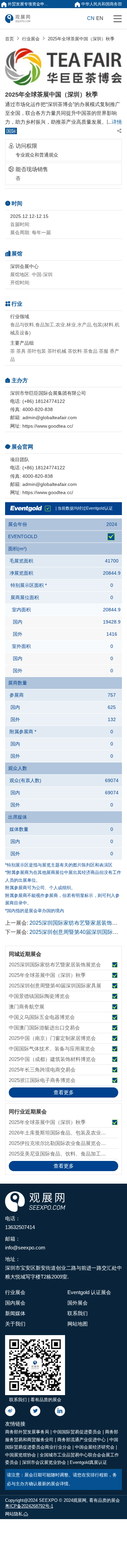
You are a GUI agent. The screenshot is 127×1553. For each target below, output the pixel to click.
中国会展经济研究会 (95, 1447)
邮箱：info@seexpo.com (25, 1243)
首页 (9, 38)
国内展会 (15, 1303)
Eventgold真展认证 (88, 1462)
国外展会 (77, 1303)
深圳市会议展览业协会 (44, 1462)
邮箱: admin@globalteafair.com (43, 417)
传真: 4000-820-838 (31, 409)
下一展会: (63, 932)
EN (99, 18)
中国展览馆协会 (21, 1454)
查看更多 (64, 1092)
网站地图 (77, 1324)
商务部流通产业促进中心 (82, 1439)
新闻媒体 (15, 1313)
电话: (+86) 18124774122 (37, 401)
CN (90, 18)
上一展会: (63, 923)
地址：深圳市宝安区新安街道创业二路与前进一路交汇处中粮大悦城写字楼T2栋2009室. (63, 1268)
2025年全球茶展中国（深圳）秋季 (81, 38)
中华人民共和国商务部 (101, 4)
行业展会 (31, 38)
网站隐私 (14, 1513)
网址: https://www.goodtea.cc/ (41, 426)
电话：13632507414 (20, 1222)
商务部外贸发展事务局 (27, 1431)
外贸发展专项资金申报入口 (29, 4)
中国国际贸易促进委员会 (78, 1431)
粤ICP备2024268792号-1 (29, 1506)
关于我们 (15, 1324)
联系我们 (77, 1313)
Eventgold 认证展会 (89, 1292)
